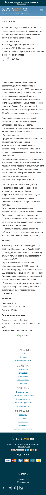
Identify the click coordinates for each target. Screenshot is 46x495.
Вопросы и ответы (23, 392)
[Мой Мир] (33, 449)
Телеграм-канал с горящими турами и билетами (21, 3)
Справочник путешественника (23, 395)
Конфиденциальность (23, 361)
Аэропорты (23, 415)
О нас (23, 353)
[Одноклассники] (30, 449)
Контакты (23, 357)
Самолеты (23, 425)
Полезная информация (23, 403)
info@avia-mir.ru (23, 479)
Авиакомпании (23, 422)
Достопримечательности (23, 429)
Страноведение (23, 406)
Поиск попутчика (23, 380)
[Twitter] (28, 449)
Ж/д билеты (23, 373)
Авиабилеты (23, 369)
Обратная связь (23, 482)
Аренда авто (23, 376)
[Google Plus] (36, 449)
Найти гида (23, 383)
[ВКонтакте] (25, 449)
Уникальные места (23, 399)
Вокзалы (23, 418)
